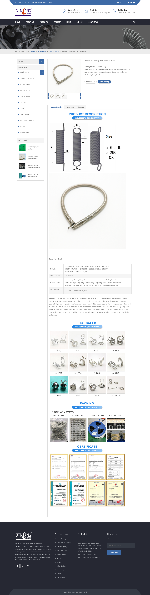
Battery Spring (25, 96)
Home (17, 22)
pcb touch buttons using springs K (33, 157)
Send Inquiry (104, 82)
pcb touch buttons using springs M (33, 175)
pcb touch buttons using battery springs (34, 166)
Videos (80, 22)
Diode (22, 108)
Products (44, 22)
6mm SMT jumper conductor (33, 148)
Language (119, 2)
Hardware (23, 102)
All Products (42, 51)
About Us (30, 22)
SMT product (24, 132)
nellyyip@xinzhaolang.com (100, 12)
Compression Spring (27, 78)
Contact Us (93, 22)
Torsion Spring (25, 90)
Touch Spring (24, 72)
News (68, 22)
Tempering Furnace (27, 120)
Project (57, 22)
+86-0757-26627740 (126, 12)
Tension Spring (54, 51)
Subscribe (114, 552)
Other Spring (24, 114)
